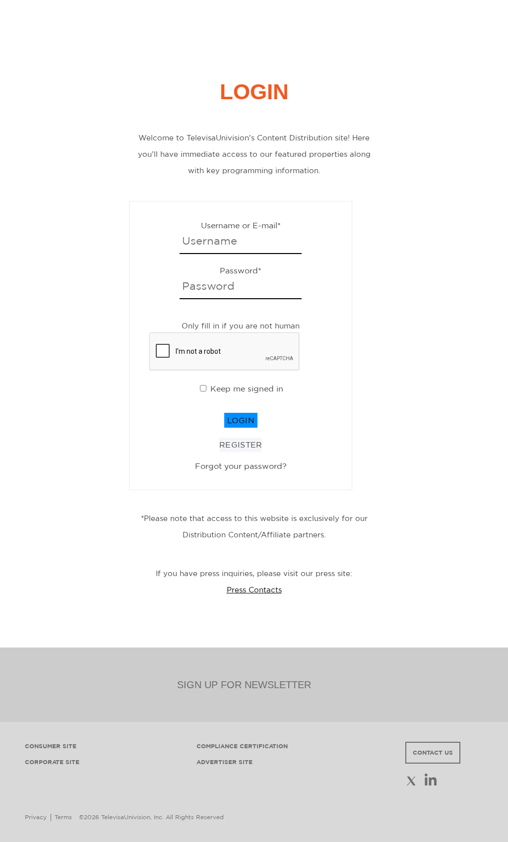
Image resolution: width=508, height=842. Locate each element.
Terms (63, 817)
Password (240, 270)
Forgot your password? (241, 465)
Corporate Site (52, 762)
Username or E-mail (241, 225)
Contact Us (433, 752)
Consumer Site (50, 746)
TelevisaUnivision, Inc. (132, 817)
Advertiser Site (224, 762)
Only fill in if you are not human (241, 326)
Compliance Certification (242, 746)
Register (240, 444)
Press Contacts (254, 589)
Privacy (36, 817)
